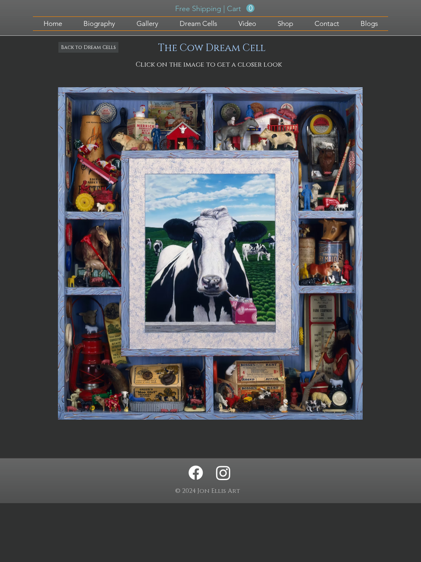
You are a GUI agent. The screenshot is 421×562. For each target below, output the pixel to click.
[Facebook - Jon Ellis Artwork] (195, 472)
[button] (214, 8)
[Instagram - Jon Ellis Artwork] (223, 472)
